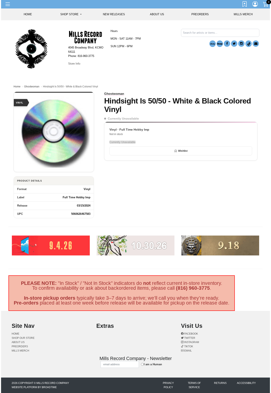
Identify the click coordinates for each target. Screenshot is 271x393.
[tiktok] (248, 43)
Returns (220, 383)
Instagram (191, 342)
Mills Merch (243, 14)
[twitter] (234, 43)
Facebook (191, 333)
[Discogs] (219, 43)
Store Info (74, 63)
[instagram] (241, 43)
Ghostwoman (31, 86)
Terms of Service (194, 385)
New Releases (114, 14)
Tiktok (188, 346)
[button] (71, 14)
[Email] (255, 43)
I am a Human (153, 364)
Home (17, 86)
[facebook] (227, 43)
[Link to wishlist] (245, 5)
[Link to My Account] (255, 5)
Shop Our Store (23, 337)
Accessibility (246, 383)
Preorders (200, 14)
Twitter (189, 337)
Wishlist (183, 150)
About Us (157, 14)
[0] (266, 5)
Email (188, 350)
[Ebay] (212, 43)
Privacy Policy (168, 385)
